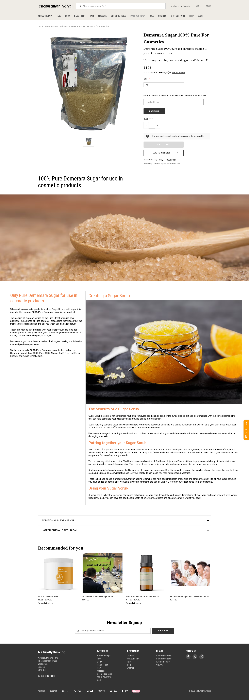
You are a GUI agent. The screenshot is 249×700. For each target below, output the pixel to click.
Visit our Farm (178, 16)
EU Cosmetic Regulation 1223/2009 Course (190, 596)
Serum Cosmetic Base (48, 596)
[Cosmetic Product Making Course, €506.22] (102, 573)
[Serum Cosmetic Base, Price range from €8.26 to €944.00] (58, 573)
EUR (197, 6)
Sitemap (130, 668)
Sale (152, 16)
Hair (92, 16)
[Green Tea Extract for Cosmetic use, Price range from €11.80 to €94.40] (146, 573)
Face (59, 16)
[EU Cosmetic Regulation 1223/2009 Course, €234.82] (190, 573)
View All (159, 665)
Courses (162, 16)
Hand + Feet (79, 16)
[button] (177, 72)
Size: (146, 79)
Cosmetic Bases (118, 16)
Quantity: (148, 119)
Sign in (177, 6)
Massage (102, 16)
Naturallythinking (163, 656)
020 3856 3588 (48, 676)
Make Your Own (137, 16)
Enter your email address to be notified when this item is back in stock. (175, 95)
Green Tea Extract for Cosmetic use (142, 596)
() (209, 6)
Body (67, 16)
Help (191, 16)
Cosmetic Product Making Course (97, 596)
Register (186, 6)
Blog (200, 16)
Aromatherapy (45, 16)
